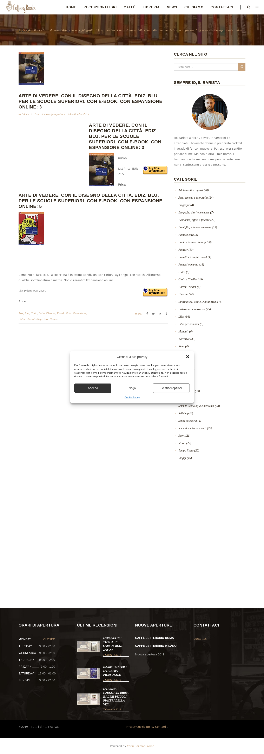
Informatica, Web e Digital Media (198, 301)
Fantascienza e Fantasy (192, 242)
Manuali (183, 331)
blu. (27, 313)
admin (26, 114)
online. (23, 318)
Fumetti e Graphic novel (192, 257)
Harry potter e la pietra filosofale (115, 670)
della (42, 313)
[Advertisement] (53, 152)
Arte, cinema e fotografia (78, 30)
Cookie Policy (132, 397)
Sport (181, 435)
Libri (181, 316)
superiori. (43, 318)
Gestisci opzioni (171, 388)
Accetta (93, 388)
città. (34, 313)
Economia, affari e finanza (194, 220)
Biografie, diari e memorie (193, 212)
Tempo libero (185, 450)
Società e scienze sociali (192, 428)
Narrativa (184, 339)
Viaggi (182, 458)
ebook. (61, 313)
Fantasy (183, 249)
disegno (50, 313)
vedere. (54, 318)
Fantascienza (186, 234)
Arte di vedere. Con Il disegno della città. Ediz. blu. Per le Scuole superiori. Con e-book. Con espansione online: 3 (125, 136)
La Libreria (51, 30)
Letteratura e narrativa (191, 309)
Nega (132, 388)
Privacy (131, 727)
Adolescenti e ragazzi (190, 190)
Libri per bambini (188, 324)
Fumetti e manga (188, 264)
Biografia (184, 205)
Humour (183, 294)
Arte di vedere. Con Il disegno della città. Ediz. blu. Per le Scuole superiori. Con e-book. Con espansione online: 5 (91, 201)
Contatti (161, 727)
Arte (21, 313)
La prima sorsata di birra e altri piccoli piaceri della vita (115, 696)
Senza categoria (187, 420)
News (181, 346)
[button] (188, 357)
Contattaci (200, 639)
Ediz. (69, 313)
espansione (79, 313)
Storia (181, 443)
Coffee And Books (30, 30)
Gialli (181, 272)
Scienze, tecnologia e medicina (196, 405)
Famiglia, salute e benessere (194, 227)
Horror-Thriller (187, 286)
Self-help (183, 413)
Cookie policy (145, 727)
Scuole (32, 318)
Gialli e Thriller (187, 279)
